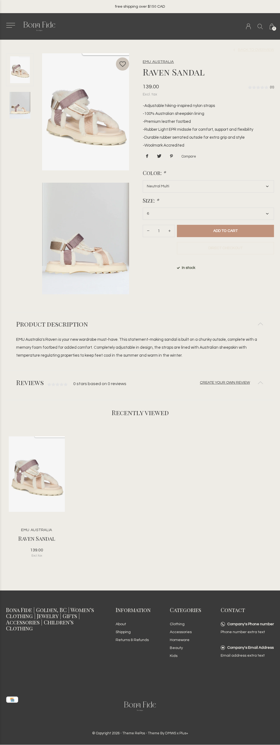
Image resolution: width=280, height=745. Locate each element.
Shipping (123, 632)
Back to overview (256, 50)
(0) (272, 87)
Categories (185, 609)
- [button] (148, 231)
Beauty (176, 648)
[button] (10, 25)
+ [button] (169, 231)
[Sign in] (248, 26)
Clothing (177, 624)
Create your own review (225, 383)
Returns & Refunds (132, 640)
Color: (154, 173)
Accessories (181, 632)
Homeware (179, 640)
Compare (189, 156)
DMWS (170, 733)
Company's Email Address (250, 648)
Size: (151, 200)
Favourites (122, 64)
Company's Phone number (250, 624)
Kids (173, 656)
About (121, 624)
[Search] (260, 26)
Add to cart (225, 231)
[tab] (140, 324)
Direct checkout (225, 248)
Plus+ (183, 733)
